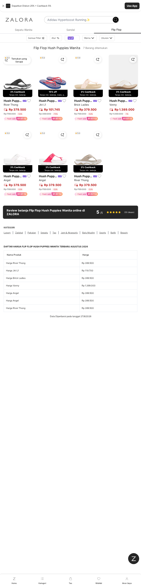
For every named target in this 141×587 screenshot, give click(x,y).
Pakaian (32, 232)
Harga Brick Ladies (16, 278)
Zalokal (19, 232)
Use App (132, 5)
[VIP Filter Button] (72, 38)
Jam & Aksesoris (69, 232)
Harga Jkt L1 (12, 270)
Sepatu (44, 232)
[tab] (23, 29)
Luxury (7, 232)
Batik (113, 232)
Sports (102, 232)
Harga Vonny (12, 285)
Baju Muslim (88, 232)
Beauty (124, 232)
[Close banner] (3, 6)
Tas (54, 232)
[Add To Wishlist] (29, 101)
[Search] (116, 20)
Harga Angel (12, 293)
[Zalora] (19, 20)
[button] (70, 6)
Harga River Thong (15, 263)
